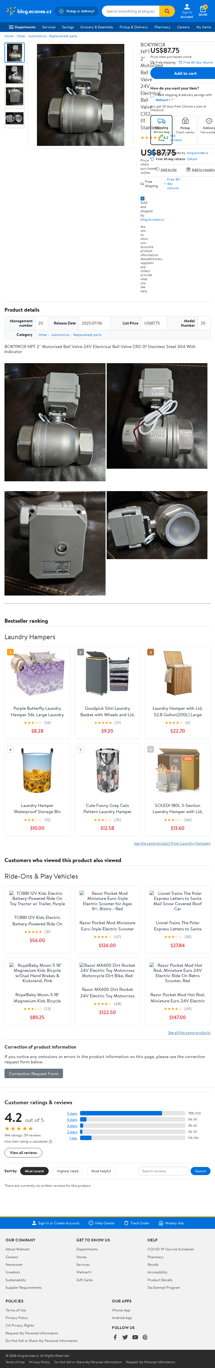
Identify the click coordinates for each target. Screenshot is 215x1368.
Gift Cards (84, 1279)
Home (8, 36)
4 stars (72, 1119)
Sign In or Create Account (59, 1222)
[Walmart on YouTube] (135, 1337)
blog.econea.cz (152, 219)
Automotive (37, 36)
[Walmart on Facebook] (115, 1337)
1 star (73, 1138)
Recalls (153, 1264)
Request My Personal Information (32, 1333)
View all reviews (23, 1152)
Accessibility (157, 1271)
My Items (203, 26)
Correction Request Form (34, 1073)
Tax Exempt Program (164, 1287)
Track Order (139, 1222)
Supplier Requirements (23, 1287)
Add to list (169, 169)
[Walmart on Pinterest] (145, 1337)
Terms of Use (16, 1310)
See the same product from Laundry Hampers (172, 843)
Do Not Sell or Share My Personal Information (42, 1340)
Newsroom (14, 1264)
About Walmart (18, 1249)
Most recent (34, 1170)
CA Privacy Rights (20, 1325)
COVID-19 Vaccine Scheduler (171, 1249)
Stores (81, 1256)
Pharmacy (162, 26)
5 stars (72, 1113)
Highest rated (67, 1170)
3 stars (72, 1126)
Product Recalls (160, 1279)
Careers (183, 26)
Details (192, 159)
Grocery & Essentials (96, 26)
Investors (13, 1271)
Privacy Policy (17, 1317)
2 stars (72, 1132)
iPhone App (121, 1310)
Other (21, 36)
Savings (68, 26)
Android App (122, 1317)
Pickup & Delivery (134, 26)
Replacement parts (63, 36)
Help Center (105, 1222)
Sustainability (16, 1279)
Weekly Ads (174, 1222)
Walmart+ (84, 1271)
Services (48, 26)
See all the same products (189, 1032)
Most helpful (101, 1170)
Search (200, 1170)
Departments (25, 26)
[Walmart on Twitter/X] (125, 1337)
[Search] (167, 11)
